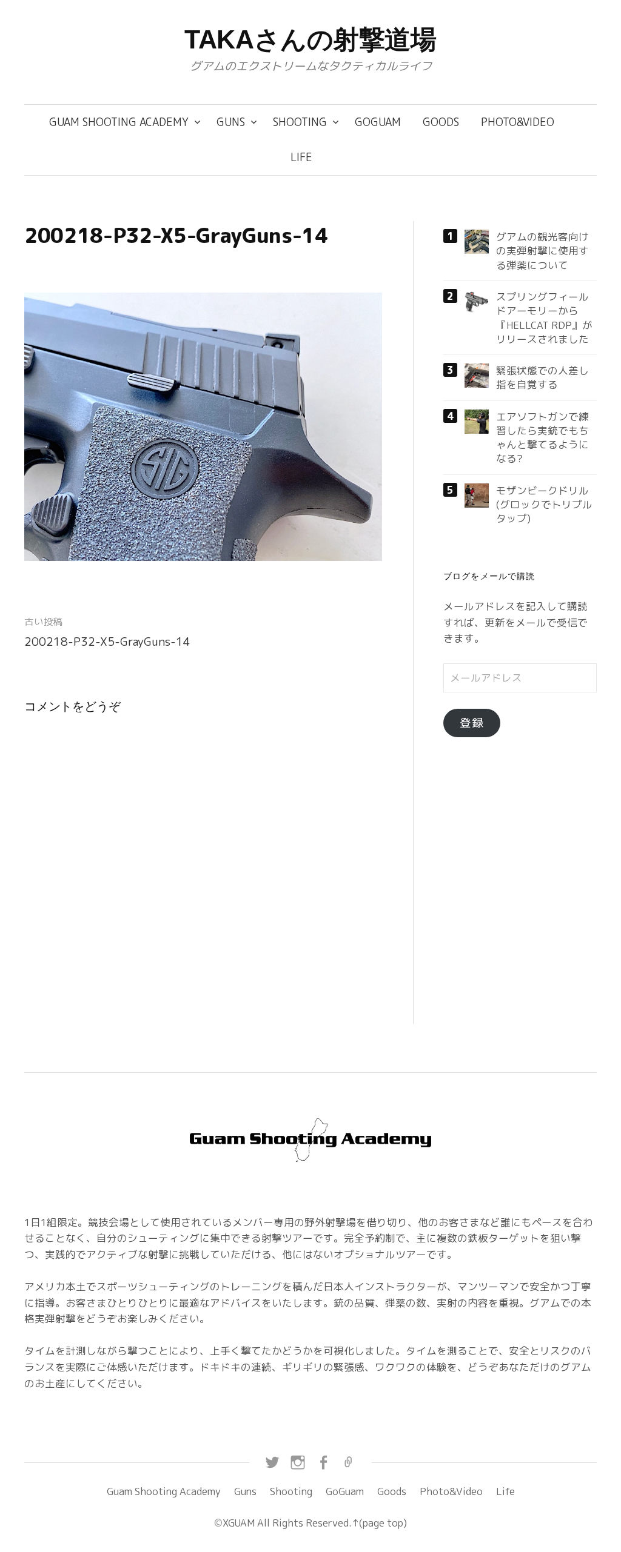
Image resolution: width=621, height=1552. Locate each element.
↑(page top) (379, 1523)
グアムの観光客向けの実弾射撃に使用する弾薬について (542, 251)
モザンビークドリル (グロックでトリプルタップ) (544, 504)
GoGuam (378, 122)
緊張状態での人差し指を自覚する (542, 377)
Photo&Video (517, 122)
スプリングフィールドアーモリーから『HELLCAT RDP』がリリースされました (544, 318)
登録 (472, 723)
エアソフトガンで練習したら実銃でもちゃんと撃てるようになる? (542, 438)
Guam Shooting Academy (119, 122)
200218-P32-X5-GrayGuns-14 (107, 641)
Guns (231, 122)
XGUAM (239, 1523)
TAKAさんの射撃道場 (310, 39)
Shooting (300, 122)
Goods (441, 122)
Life (301, 157)
